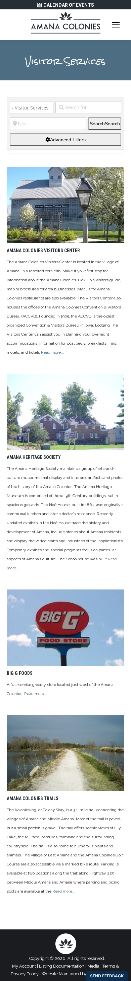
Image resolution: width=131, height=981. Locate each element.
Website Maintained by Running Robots (81, 973)
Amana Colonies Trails (32, 798)
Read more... (52, 352)
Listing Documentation (61, 966)
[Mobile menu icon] (115, 24)
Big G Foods (20, 673)
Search (105, 123)
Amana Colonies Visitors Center (43, 250)
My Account (24, 966)
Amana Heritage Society (34, 457)
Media (93, 966)
